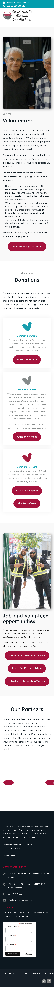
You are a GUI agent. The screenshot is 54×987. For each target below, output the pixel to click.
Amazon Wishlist (27, 436)
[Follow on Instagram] (44, 981)
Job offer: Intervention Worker (27, 681)
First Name (10, 935)
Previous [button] (6, 782)
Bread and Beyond (27, 490)
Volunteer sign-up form (27, 246)
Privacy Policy (9, 855)
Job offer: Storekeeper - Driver (27, 655)
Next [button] (48, 782)
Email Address (12, 926)
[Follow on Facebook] (49, 981)
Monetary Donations (27, 336)
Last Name (10, 944)
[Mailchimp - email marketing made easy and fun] (28, 956)
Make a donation (27, 359)
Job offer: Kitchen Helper (27, 668)
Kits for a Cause (27, 503)
